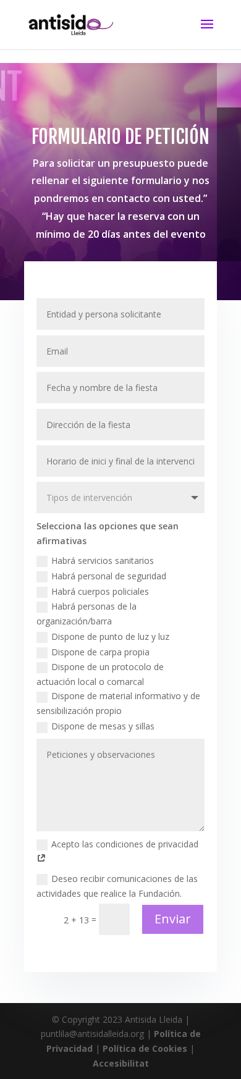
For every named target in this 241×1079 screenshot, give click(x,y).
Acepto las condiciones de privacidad (124, 844)
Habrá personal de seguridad (108, 576)
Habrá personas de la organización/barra (86, 613)
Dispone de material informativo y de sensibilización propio (118, 703)
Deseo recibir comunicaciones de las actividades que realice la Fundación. (117, 886)
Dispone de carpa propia (100, 652)
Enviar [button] (172, 918)
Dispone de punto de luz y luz (110, 636)
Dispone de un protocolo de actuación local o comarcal (100, 674)
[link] (71, 24)
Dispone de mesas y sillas (102, 726)
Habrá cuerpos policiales (100, 591)
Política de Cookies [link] (145, 1048)
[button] (207, 32)
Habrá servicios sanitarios (102, 560)
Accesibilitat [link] (121, 1063)
